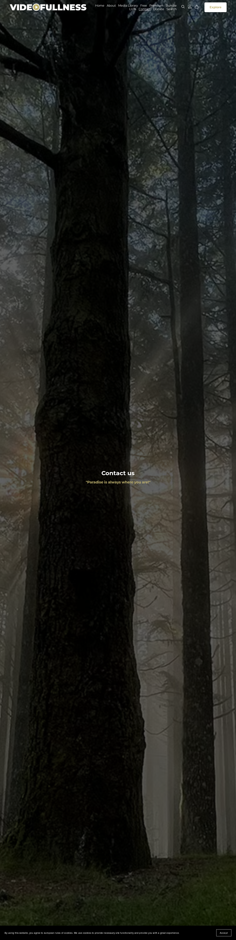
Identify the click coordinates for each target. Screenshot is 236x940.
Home (99, 5)
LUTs (132, 9)
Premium (156, 5)
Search (171, 9)
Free (143, 5)
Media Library (128, 5)
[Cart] (198, 7)
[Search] (183, 6)
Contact (145, 9)
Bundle (171, 5)
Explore (215, 7)
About (111, 5)
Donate (158, 9)
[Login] (190, 6)
